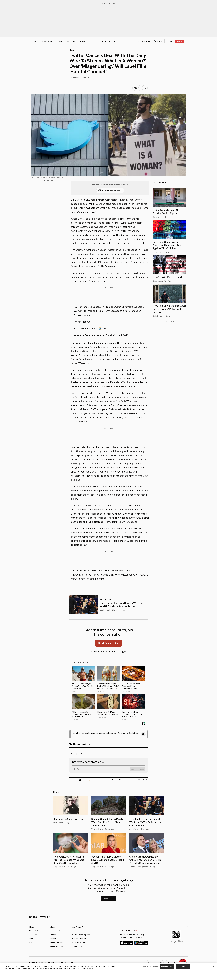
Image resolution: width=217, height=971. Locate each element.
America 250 (72, 41)
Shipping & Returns (79, 938)
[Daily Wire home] (108, 41)
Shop (31, 938)
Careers (53, 938)
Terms (63, 962)
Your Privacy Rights (79, 927)
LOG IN (170, 41)
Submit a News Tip (79, 946)
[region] (108, 967)
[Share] (145, 88)
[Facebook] (148, 962)
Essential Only (166, 967)
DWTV (82, 41)
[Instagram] (161, 962)
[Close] (213, 966)
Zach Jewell (74, 77)
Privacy (71, 962)
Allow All (182, 967)
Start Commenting (108, 643)
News (35, 41)
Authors (53, 935)
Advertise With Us (57, 931)
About (52, 927)
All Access (60, 41)
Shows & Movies (47, 41)
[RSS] (174, 962)
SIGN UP (179, 41)
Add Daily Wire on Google (112, 190)
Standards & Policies (79, 942)
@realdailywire (112, 306)
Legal (74, 931)
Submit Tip (108, 898)
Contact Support (56, 942)
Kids (31, 942)
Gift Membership (56, 946)
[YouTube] (167, 962)
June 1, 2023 (122, 335)
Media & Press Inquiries (81, 935)
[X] (155, 962)
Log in (122, 651)
